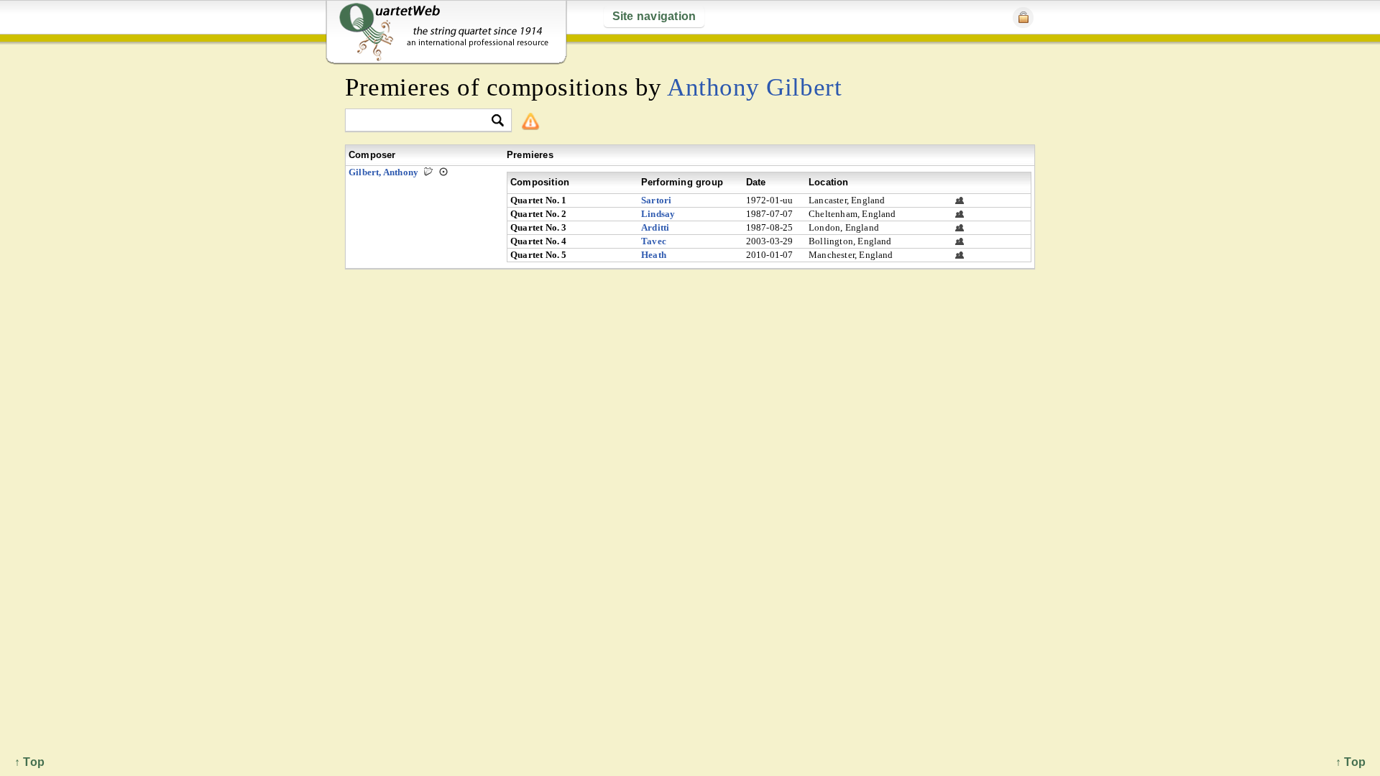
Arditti (655, 227)
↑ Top (1350, 762)
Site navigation (654, 16)
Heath (653, 254)
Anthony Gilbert (754, 87)
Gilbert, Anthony (383, 172)
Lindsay (658, 213)
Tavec (653, 241)
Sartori (656, 200)
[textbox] (422, 121)
